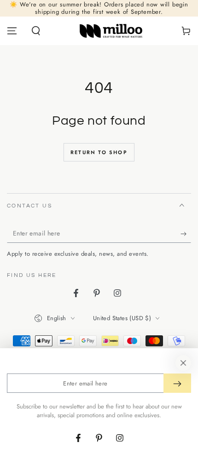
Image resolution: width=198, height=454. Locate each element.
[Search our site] (36, 31)
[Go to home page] (111, 31)
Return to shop (99, 152)
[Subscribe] (186, 234)
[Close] (183, 363)
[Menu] (12, 31)
